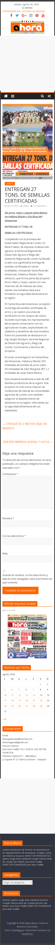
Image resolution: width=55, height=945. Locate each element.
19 (19, 700)
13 (27, 695)
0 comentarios (39, 206)
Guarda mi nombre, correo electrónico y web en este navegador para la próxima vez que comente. (27, 578)
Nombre (8, 518)
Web (5, 553)
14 (34, 695)
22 (41, 700)
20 (27, 700)
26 (19, 705)
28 (34, 705)
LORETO (9, 183)
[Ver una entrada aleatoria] (49, 96)
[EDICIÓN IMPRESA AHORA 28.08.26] (27, 657)
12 (19, 695)
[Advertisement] (27, 63)
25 (12, 705)
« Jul (4, 718)
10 (5, 695)
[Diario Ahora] (5, 96)
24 (5, 705)
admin (26, 206)
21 (34, 700)
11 (12, 695)
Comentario (10, 474)
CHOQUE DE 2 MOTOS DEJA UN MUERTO (24, 426)
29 (41, 705)
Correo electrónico (14, 536)
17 (5, 700)
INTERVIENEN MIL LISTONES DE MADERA (23, 11)
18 (12, 700)
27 (27, 705)
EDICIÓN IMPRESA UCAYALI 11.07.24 (28, 442)
